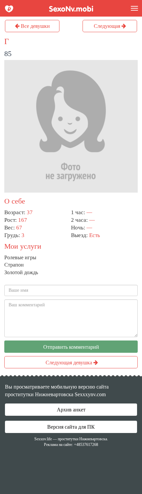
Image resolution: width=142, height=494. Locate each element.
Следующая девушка (69, 362)
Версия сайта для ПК (71, 427)
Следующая (108, 26)
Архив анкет (71, 409)
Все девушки (34, 26)
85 (8, 53)
